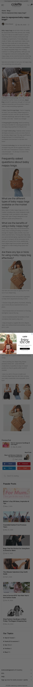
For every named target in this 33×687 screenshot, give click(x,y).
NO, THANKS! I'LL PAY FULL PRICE (24, 350)
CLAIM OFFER (24, 348)
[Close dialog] (32, 334)
